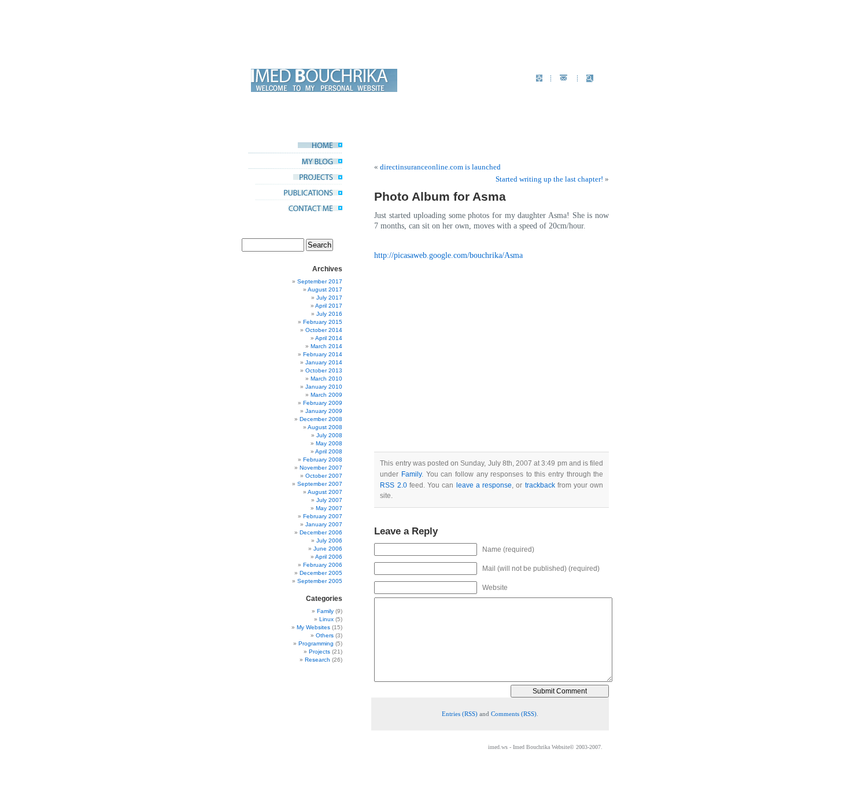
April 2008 (328, 451)
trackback (540, 485)
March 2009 (326, 395)
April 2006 (328, 556)
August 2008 (325, 427)
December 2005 (321, 573)
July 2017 (329, 297)
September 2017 (319, 281)
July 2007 (329, 500)
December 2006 (321, 532)
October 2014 (323, 330)
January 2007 (323, 524)
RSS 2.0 (393, 485)
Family (325, 611)
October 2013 (323, 370)
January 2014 (323, 362)
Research (317, 659)
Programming (316, 643)
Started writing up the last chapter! (549, 179)
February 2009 (322, 403)
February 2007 (322, 516)
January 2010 (323, 386)
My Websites (313, 627)
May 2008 (329, 443)
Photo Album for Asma (440, 196)
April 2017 (328, 305)
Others (325, 635)
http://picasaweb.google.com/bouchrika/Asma (448, 255)
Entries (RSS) (460, 713)
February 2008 (322, 459)
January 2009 (323, 411)
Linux (326, 619)
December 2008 (321, 419)
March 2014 (326, 346)
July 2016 (329, 314)
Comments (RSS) (514, 713)
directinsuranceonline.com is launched (440, 167)
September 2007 (319, 484)
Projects (319, 651)
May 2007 (329, 508)
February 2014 (322, 354)
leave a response (484, 485)
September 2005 (319, 581)
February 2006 (322, 565)
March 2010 (326, 378)
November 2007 (321, 467)
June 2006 (327, 548)
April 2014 (328, 338)
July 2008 (329, 435)
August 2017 (325, 289)
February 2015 (322, 322)
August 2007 (325, 492)
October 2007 (323, 476)
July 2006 (329, 540)
